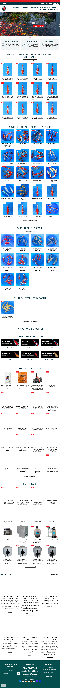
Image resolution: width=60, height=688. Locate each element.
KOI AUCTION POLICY (30, 670)
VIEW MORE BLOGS (54, 574)
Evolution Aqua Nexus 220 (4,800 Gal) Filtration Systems (37, 502)
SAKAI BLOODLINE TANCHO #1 (52, 268)
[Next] (59, 25)
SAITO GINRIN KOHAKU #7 (37, 199)
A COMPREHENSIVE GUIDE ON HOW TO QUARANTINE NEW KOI (30, 598)
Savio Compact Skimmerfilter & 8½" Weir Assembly (37, 470)
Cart (56, 3)
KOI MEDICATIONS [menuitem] (41, 9)
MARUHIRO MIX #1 (7, 180)
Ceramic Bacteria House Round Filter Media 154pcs (7, 407)
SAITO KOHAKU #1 (52, 198)
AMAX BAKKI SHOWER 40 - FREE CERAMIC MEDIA (37, 427)
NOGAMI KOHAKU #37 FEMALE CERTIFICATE (52, 77)
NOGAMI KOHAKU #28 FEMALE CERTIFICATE (52, 97)
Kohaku (10, 348)
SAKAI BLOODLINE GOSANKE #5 (22, 287)
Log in (42, 3)
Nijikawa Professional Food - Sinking (22, 407)
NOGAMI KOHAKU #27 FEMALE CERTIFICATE (7, 116)
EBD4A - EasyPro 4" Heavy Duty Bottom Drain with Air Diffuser (37, 449)
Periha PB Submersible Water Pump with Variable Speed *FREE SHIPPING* (37, 387)
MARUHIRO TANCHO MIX (7, 198)
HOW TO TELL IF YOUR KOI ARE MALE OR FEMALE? (10, 639)
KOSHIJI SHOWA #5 (37, 163)
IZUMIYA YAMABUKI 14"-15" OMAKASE (8, 315)
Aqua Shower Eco (8, 521)
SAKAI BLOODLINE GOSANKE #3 (7, 268)
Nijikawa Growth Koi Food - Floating (7, 386)
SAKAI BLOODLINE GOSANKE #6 (37, 268)
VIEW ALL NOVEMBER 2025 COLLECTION (30, 220)
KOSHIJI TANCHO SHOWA (52, 163)
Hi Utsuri (30, 359)
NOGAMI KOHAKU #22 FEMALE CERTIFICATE (52, 116)
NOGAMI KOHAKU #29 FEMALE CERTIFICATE (37, 97)
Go (18, 673)
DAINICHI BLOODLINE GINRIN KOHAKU (7, 144)
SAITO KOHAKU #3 (22, 216)
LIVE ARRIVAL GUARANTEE (30, 667)
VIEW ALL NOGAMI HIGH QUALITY (30, 60)
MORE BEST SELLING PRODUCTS (30, 476)
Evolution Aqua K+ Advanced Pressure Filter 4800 (52, 561)
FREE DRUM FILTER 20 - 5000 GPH (52, 501)
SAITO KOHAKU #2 (7, 216)
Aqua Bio (22, 521)
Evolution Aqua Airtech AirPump (52, 469)
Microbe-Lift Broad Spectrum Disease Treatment (7, 428)
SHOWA (50, 348)
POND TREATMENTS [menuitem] (53, 9)
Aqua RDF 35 (52, 521)
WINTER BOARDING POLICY (30, 674)
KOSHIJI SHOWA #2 (52, 143)
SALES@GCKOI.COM (49, 667)
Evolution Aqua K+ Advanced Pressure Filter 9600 (37, 561)
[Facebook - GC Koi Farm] (47, 676)
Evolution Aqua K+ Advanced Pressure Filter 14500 (22, 561)
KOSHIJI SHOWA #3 (8, 163)
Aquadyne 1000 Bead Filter (52, 539)
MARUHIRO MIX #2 (22, 180)
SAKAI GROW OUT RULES (30, 676)
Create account (49, 3)
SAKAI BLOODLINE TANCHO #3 (22, 248)
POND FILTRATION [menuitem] (45, 7)
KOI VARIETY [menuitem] (24, 7)
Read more (10, 612)
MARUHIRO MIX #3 (37, 180)
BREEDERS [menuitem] (15, 7)
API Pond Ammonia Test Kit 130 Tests (22, 448)
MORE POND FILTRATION (30, 566)
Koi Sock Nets (52, 385)
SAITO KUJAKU (52, 216)
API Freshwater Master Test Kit (7, 448)
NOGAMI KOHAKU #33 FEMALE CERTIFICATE (22, 97)
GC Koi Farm (31, 684)
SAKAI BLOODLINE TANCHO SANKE (52, 248)
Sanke (30, 348)
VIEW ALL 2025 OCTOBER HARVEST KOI (30, 321)
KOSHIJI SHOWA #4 (22, 163)
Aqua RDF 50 (37, 521)
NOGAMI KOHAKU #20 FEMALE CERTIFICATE (7, 77)
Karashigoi (50, 359)
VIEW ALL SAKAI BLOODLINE (30, 231)
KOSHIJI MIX (22, 143)
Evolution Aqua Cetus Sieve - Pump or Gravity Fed (22, 469)
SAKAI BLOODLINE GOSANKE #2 (22, 268)
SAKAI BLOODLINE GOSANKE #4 (7, 287)
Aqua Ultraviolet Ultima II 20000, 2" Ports (37, 540)
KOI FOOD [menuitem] (54, 7)
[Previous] (0, 25)
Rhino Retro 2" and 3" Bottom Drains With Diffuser (52, 449)
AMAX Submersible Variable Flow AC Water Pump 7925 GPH (52, 408)
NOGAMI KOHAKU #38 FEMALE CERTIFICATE (37, 77)
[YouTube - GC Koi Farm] (51, 676)
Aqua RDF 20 (8, 468)
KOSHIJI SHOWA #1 (37, 143)
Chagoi (10, 359)
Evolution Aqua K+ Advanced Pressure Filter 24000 (8, 561)
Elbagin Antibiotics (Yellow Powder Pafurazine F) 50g (23, 386)
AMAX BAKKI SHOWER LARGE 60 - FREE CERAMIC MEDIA (52, 428)
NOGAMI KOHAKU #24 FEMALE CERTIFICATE (22, 116)
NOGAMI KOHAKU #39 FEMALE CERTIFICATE (22, 77)
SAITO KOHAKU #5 (37, 216)
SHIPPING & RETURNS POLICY (30, 668)
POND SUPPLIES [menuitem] (34, 7)
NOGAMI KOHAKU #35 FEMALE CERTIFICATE (7, 97)
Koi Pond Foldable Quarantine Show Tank (37, 407)
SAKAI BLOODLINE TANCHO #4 (37, 248)
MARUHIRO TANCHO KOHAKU (52, 180)
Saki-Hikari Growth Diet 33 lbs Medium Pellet (22, 427)
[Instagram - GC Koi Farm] (49, 676)
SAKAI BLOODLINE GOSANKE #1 (7, 248)
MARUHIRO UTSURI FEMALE (22, 199)
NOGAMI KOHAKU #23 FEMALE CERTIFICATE (37, 116)
